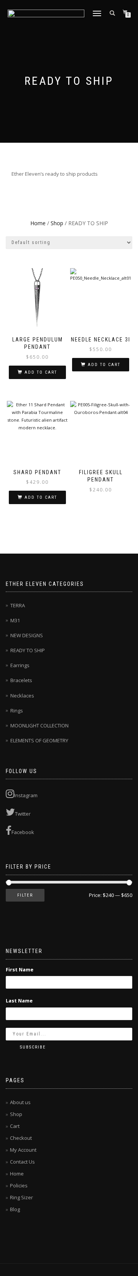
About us (20, 1102)
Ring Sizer (21, 1197)
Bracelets (21, 680)
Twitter (23, 813)
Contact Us (22, 1161)
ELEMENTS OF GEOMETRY (39, 740)
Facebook (23, 832)
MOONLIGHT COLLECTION (39, 725)
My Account (23, 1149)
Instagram (26, 795)
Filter (25, 895)
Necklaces (22, 695)
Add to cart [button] (41, 372)
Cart (15, 1126)
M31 (15, 620)
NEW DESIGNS (26, 635)
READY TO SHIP (27, 650)
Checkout (21, 1137)
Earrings (20, 665)
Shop (57, 223)
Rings (16, 710)
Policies (19, 1185)
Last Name (19, 1000)
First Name (19, 969)
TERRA (17, 605)
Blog (15, 1209)
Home (38, 223)
